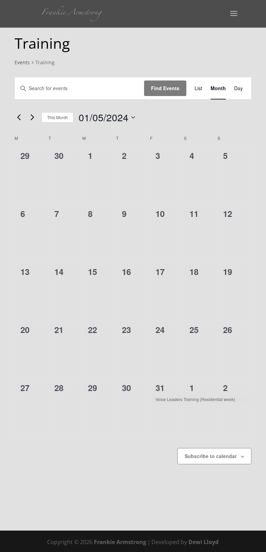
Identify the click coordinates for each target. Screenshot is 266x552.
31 (160, 387)
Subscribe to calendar (211, 456)
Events (22, 62)
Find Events (165, 88)
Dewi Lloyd (203, 542)
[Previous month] (19, 117)
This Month (57, 117)
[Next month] (32, 117)
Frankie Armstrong (120, 542)
